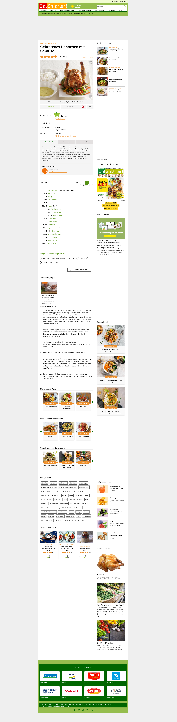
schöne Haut (55, 495)
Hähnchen (44, 483)
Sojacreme (51, 228)
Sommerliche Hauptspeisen (64, 520)
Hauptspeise (87, 516)
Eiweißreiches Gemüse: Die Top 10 (110, 605)
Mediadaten (61, 706)
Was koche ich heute (50, 466)
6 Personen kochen (47, 520)
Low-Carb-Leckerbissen (110, 349)
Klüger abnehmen (84, 10)
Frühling (72, 499)
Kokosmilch (52, 225)
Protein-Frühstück (83, 436)
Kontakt (61, 704)
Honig (50, 197)
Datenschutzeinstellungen (91, 704)
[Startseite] (53, 6)
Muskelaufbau (78, 491)
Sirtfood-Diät (63, 483)
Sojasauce (51, 193)
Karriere (50, 704)
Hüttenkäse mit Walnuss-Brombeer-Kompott (48, 548)
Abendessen (70, 516)
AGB (66, 704)
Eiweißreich (50, 436)
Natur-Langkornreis (54, 234)
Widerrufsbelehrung (105, 704)
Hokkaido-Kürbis (115, 486)
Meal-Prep (83, 466)
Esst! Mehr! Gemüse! (105, 643)
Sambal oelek (52, 200)
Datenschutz (79, 704)
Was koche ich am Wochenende (72, 508)
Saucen (43, 516)
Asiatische (57, 499)
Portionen (86, 186)
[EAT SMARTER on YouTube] (92, 709)
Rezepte (53, 10)
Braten (87, 495)
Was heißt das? (60, 119)
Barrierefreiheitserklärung (49, 706)
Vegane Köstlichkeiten (110, 411)
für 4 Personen (75, 504)
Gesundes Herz (80, 520)
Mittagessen (60, 516)
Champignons (52, 218)
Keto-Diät (83, 407)
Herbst (87, 499)
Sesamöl (50, 203)
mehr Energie (67, 491)
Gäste (43, 508)
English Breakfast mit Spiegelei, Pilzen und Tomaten (66, 548)
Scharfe (49, 508)
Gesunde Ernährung (67, 10)
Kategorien (69, 706)
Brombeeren (114, 509)
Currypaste (55, 231)
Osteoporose (45, 495)
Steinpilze (113, 533)
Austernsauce (52, 237)
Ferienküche (64, 504)
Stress (71, 495)
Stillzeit (64, 495)
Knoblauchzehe (53, 222)
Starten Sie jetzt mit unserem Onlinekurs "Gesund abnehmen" (109, 241)
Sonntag (57, 508)
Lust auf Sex (56, 491)
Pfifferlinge (113, 498)
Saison (65, 499)
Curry (43, 499)
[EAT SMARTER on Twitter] (87, 709)
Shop (121, 10)
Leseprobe (100, 201)
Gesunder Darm (84, 487)
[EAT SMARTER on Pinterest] (79, 709)
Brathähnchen (53, 190)
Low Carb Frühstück (50, 407)
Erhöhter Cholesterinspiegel (68, 487)
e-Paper (122, 201)
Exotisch (43, 504)
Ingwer (50, 206)
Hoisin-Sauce (52, 240)
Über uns (44, 704)
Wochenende (63, 512)
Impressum (71, 704)
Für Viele (85, 504)
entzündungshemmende (49, 487)
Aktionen (112, 10)
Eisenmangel (83, 483)
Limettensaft (52, 243)
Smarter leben (100, 10)
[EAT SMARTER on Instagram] (83, 709)
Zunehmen (79, 495)
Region (49, 499)
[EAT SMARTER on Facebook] (74, 709)
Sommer (44, 10)
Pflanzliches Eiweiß (67, 436)
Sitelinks (56, 704)
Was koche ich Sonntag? (48, 512)
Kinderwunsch (45, 491)
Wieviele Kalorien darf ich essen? (66, 136)
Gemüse (86, 512)
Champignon (72, 258)
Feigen (112, 521)
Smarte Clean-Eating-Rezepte (110, 380)
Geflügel (78, 512)
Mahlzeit (51, 516)
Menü (78, 516)
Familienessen (53, 504)
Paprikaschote (56, 209)
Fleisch (71, 512)
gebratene (53, 483)
